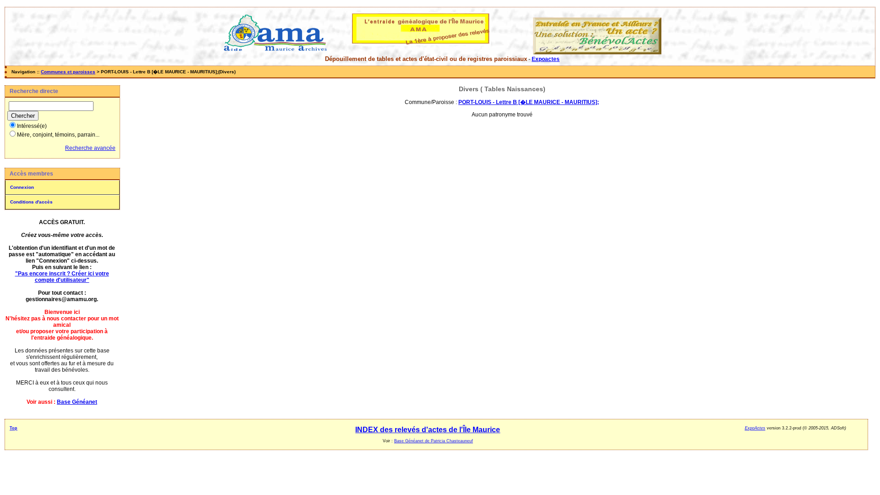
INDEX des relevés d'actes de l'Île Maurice (427, 430)
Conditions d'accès (31, 201)
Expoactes (546, 59)
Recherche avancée (90, 148)
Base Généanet (77, 402)
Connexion (22, 187)
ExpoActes (755, 428)
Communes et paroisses (68, 71)
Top (13, 428)
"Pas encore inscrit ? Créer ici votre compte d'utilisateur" (62, 276)
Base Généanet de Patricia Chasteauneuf (433, 441)
